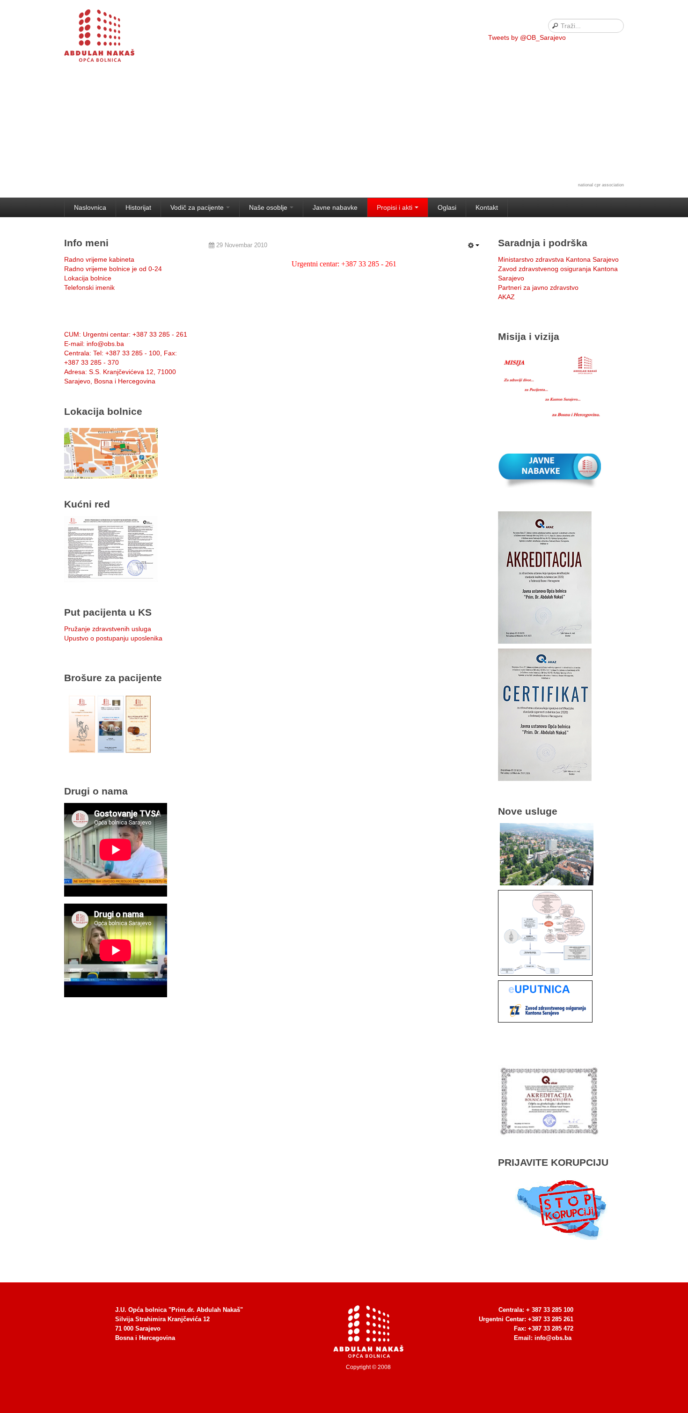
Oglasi (447, 207)
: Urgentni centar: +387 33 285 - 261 (125, 334)
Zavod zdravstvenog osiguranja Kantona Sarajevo (558, 273)
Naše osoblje (268, 207)
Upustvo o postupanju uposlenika (113, 638)
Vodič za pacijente (197, 207)
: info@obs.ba (94, 343)
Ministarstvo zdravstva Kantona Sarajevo (558, 259)
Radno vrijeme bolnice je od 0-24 (113, 268)
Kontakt (487, 207)
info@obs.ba (552, 1337)
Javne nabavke (335, 207)
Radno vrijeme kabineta (99, 259)
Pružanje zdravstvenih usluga (107, 629)
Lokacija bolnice (87, 278)
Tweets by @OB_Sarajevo (527, 37)
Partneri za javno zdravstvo (538, 287)
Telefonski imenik (89, 287)
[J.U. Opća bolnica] (111, 37)
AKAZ (506, 297)
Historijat (138, 207)
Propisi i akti (394, 207)
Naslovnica (90, 207)
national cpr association (601, 185)
